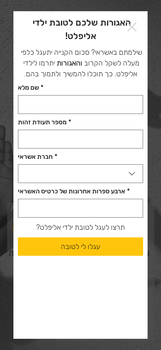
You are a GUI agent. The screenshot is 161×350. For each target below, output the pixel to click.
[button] (131, 27)
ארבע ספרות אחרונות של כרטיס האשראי (74, 191)
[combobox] (80, 173)
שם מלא (30, 88)
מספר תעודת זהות (44, 122)
